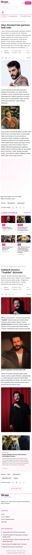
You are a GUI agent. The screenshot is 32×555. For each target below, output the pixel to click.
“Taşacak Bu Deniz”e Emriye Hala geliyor (13, 532)
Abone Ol (27, 2)
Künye (3, 514)
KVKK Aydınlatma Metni (7, 519)
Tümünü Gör (27, 212)
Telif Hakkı (4, 522)
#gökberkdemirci (6, 478)
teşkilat (16, 478)
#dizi (9, 474)
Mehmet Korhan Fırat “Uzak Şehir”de (12, 547)
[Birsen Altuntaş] (6, 3)
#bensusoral (21, 203)
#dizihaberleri (16, 474)
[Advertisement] (16, 8)
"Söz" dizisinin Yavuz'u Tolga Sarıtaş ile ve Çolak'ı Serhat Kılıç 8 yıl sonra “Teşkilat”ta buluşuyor (24, 249)
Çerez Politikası (5, 516)
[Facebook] (2, 58)
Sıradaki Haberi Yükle (16, 488)
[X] (6, 58)
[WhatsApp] (9, 58)
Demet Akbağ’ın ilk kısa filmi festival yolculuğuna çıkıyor (23, 229)
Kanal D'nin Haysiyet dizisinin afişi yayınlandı (7, 248)
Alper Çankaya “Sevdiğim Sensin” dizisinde (14, 544)
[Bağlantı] (13, 58)
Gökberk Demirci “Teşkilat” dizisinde (7, 228)
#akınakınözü (11, 203)
